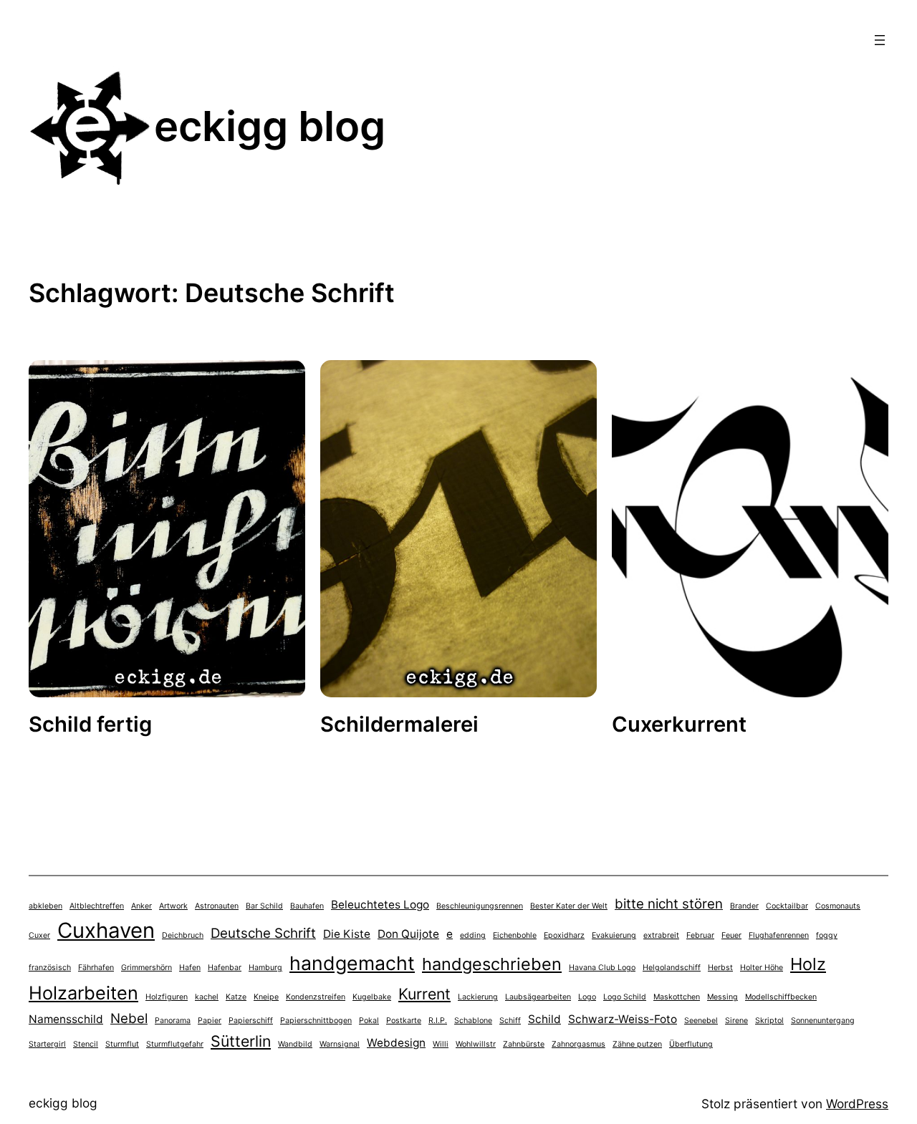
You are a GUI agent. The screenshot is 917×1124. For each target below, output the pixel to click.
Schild (544, 1019)
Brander (744, 906)
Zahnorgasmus (578, 1044)
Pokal (369, 1020)
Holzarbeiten (83, 993)
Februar (700, 935)
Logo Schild (624, 997)
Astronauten (217, 906)
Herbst (720, 967)
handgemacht (352, 962)
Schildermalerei (399, 724)
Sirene (736, 1020)
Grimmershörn (146, 967)
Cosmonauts (837, 906)
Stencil (85, 1044)
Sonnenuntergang (823, 1020)
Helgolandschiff (672, 967)
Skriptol (769, 1020)
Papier (209, 1020)
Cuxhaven (106, 930)
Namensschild (66, 1019)
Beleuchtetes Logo (380, 904)
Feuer (731, 935)
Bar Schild (264, 906)
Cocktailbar (787, 906)
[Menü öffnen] (879, 40)
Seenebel (701, 1020)
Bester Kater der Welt (569, 906)
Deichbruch (182, 935)
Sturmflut (122, 1044)
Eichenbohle (515, 935)
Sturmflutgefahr (174, 1044)
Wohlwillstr (476, 1044)
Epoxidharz (564, 935)
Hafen (190, 967)
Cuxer (39, 935)
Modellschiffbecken (781, 997)
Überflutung (691, 1044)
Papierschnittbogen (316, 1020)
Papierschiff (251, 1020)
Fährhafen (96, 967)
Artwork (173, 906)
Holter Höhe (761, 967)
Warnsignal (340, 1044)
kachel (207, 997)
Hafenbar (224, 967)
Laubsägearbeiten (538, 997)
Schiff (510, 1020)
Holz (808, 964)
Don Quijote (408, 934)
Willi (440, 1044)
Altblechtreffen (96, 906)
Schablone (473, 1020)
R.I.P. (437, 1020)
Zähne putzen (637, 1044)
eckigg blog (269, 126)
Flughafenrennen (779, 935)
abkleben (45, 906)
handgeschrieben (492, 964)
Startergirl (47, 1044)
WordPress (857, 1103)
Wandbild (295, 1044)
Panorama (173, 1020)
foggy (826, 935)
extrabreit (661, 935)
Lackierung (478, 997)
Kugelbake (371, 997)
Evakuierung (614, 935)
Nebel (129, 1018)
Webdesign (396, 1043)
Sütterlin (241, 1041)
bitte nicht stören (669, 904)
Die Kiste (346, 934)
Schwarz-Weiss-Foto (622, 1019)
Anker (141, 906)
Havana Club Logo (602, 967)
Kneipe (266, 997)
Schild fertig (90, 724)
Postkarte (403, 1020)
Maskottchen (676, 997)
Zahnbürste (523, 1044)
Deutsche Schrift (263, 933)
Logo (587, 997)
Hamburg (265, 967)
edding (473, 935)
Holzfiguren (166, 997)
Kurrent (424, 993)
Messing (722, 997)
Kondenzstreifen (315, 997)
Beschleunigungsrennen (479, 906)
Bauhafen (307, 906)
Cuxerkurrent (679, 724)
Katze (236, 997)
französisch (50, 967)
